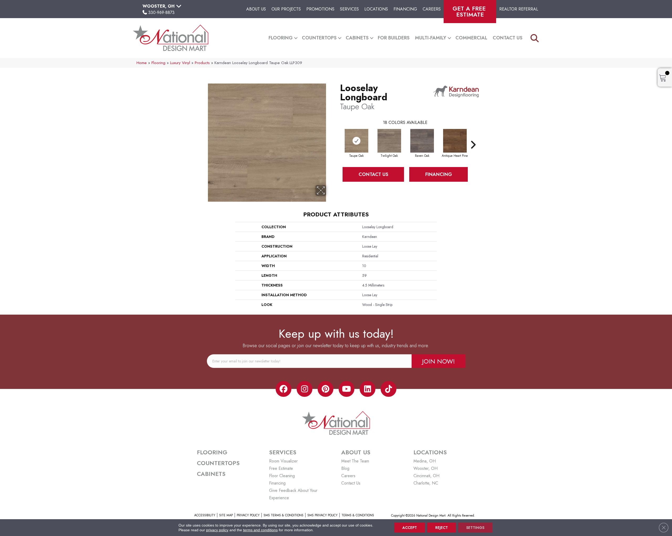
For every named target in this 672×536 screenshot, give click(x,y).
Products (202, 63)
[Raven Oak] (422, 141)
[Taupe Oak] (356, 141)
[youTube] (346, 389)
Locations (376, 9)
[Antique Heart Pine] (455, 141)
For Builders (394, 37)
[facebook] (283, 389)
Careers (432, 9)
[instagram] (304, 389)
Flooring (281, 37)
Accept (409, 527)
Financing (405, 9)
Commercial (471, 37)
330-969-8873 (161, 12)
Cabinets (357, 37)
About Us (256, 9)
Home (141, 63)
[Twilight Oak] (389, 141)
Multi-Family (430, 37)
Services (349, 9)
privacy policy (217, 530)
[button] (296, 38)
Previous (337, 136)
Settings (475, 527)
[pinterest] (325, 389)
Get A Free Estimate (470, 11)
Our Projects (286, 9)
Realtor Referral (518, 9)
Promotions (320, 9)
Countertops (319, 37)
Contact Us (507, 37)
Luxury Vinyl (180, 63)
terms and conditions (260, 530)
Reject (441, 527)
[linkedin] (367, 389)
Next (473, 136)
